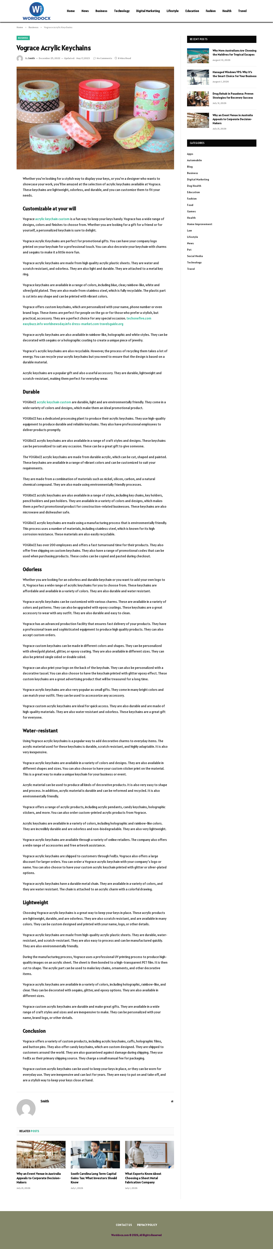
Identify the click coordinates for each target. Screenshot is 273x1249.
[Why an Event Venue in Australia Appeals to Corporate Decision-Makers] (41, 1154)
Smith (31, 58)
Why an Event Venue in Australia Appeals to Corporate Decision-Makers (39, 1178)
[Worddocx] (37, 11)
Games (191, 211)
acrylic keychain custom (52, 219)
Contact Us (124, 1225)
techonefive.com (139, 318)
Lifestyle (173, 11)
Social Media (195, 256)
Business (101, 11)
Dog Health (194, 186)
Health (226, 11)
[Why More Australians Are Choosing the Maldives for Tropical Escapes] (198, 55)
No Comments (104, 58)
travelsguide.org (111, 324)
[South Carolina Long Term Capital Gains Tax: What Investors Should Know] (95, 1154)
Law (189, 230)
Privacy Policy (147, 1225)
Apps (190, 154)
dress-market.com (85, 324)
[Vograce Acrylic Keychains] (95, 118)
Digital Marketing (148, 11)
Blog (190, 166)
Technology (122, 11)
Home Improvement (199, 224)
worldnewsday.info (57, 324)
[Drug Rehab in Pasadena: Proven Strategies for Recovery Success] (198, 98)
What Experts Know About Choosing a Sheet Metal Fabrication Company (143, 1178)
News (85, 11)
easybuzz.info (33, 324)
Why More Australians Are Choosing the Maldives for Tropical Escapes (234, 52)
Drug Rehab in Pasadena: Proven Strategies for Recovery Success (233, 95)
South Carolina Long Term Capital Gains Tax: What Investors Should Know (94, 1178)
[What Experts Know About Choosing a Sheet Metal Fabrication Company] (149, 1154)
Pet (189, 249)
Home (71, 11)
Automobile (194, 160)
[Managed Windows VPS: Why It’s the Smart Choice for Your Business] (198, 77)
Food (190, 205)
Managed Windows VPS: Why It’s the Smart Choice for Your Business (234, 74)
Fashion (211, 11)
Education (192, 11)
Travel (242, 11)
